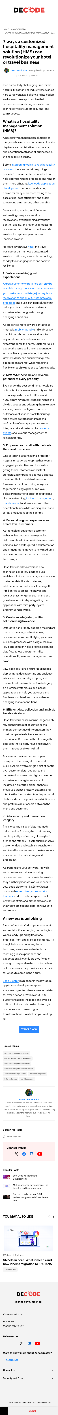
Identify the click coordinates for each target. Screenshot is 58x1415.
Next (53, 1217)
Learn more (11, 1360)
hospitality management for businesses (18, 1069)
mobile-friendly (24, 329)
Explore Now (29, 1029)
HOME (6, 29)
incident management (39, 498)
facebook (24, 1154)
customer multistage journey (15, 1074)
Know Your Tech (19, 29)
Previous (48, 1217)
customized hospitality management (17, 1058)
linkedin (32, 1154)
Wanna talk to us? (13, 1325)
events (7, 432)
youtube (39, 1154)
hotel (31, 246)
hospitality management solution (16, 1053)
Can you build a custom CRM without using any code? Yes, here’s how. (30, 1197)
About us (8, 1321)
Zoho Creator (11, 980)
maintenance (11, 503)
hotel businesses (10, 1079)
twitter (16, 1154)
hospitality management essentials (17, 1063)
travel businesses (27, 1079)
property (44, 428)
